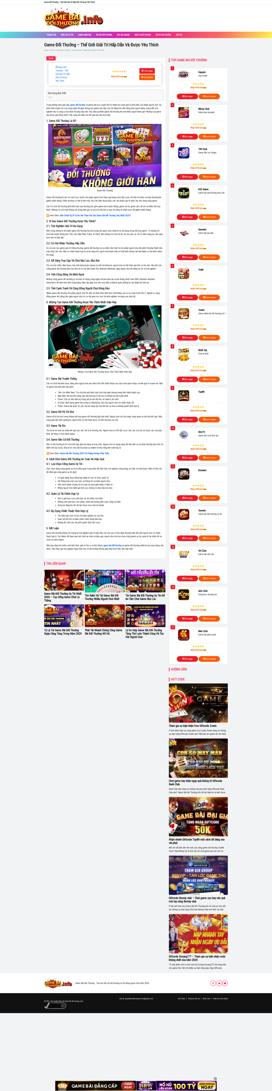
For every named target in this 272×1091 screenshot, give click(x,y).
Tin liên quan (56, 563)
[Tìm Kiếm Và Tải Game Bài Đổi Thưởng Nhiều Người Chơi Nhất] (105, 581)
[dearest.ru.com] (58, 983)
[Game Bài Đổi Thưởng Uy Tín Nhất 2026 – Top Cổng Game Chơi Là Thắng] (64, 580)
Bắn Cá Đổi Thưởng (143, 35)
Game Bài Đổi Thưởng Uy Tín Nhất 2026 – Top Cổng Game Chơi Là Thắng (63, 597)
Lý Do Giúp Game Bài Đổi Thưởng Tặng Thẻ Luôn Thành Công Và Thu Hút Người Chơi (145, 633)
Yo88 (200, 269)
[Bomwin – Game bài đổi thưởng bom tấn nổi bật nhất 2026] (183, 474)
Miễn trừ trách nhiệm (220, 999)
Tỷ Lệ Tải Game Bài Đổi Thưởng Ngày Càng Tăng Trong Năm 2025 (63, 631)
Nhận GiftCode (117, 76)
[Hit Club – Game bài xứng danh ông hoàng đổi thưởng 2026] (183, 554)
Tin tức (179, 35)
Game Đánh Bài (84, 35)
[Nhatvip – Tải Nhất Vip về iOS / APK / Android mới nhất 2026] (183, 354)
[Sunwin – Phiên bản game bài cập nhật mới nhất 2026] (183, 514)
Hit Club (202, 550)
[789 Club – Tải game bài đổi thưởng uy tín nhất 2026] (183, 152)
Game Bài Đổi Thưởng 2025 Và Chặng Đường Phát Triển (84, 453)
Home (46, 50)
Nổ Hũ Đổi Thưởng (163, 35)
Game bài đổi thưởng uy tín (74, 1001)
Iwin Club (203, 590)
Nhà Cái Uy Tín (67, 35)
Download (148, 77)
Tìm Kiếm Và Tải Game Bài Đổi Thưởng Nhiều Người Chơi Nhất (102, 597)
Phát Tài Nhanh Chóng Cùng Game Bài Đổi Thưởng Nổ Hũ (103, 631)
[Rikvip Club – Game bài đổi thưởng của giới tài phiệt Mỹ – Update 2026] (183, 112)
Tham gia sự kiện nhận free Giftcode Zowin (192, 725)
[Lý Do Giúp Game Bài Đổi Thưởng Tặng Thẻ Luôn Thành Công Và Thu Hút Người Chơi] (145, 615)
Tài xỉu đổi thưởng (104, 35)
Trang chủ (51, 35)
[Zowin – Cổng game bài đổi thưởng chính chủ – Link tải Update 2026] (183, 313)
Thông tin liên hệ (194, 999)
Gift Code (178, 679)
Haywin (202, 72)
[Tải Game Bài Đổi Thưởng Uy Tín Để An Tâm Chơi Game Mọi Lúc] (145, 581)
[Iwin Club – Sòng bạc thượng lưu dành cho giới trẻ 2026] (183, 594)
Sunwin (202, 510)
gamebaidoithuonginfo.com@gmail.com (139, 999)
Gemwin (202, 229)
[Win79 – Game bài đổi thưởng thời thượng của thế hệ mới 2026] (183, 434)
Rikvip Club (203, 108)
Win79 (201, 432)
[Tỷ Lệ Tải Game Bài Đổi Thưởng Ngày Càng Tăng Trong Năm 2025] (64, 615)
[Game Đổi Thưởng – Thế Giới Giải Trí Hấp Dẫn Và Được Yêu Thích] (62, 74)
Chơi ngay (148, 71)
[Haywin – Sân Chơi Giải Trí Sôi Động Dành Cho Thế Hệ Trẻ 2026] (183, 74)
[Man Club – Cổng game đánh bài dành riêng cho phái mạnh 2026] (183, 635)
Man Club (203, 631)
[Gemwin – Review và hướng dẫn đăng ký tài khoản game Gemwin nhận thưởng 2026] (183, 233)
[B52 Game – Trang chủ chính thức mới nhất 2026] (183, 193)
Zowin (201, 309)
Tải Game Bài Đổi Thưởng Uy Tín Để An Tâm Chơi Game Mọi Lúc (145, 597)
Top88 (201, 391)
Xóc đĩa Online (123, 35)
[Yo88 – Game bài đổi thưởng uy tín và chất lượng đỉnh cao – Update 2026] (183, 273)
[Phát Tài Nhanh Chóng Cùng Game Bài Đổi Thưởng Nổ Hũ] (105, 615)
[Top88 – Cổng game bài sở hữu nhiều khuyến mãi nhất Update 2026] (183, 395)
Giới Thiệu (181, 999)
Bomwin (202, 470)
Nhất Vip (202, 350)
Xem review (210, 96)
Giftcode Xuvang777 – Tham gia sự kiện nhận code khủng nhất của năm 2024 (197, 958)
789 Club (202, 149)
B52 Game (203, 189)
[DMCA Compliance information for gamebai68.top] (55, 1006)
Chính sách (206, 999)
